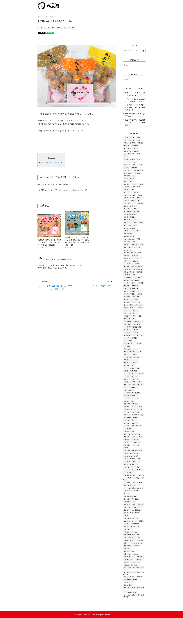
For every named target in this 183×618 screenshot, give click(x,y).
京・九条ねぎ (128, 148)
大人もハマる (128, 269)
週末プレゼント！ (129, 557)
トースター (137, 357)
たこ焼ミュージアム (136, 382)
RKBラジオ (141, 475)
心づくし (140, 485)
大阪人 (126, 143)
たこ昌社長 (127, 482)
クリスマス (127, 203)
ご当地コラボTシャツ (130, 521)
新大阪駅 (134, 167)
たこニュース (127, 170)
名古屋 (141, 373)
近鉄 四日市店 (137, 482)
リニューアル (128, 250)
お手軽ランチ (128, 442)
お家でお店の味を (129, 178)
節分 (131, 305)
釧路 (134, 461)
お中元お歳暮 (134, 151)
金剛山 (126, 459)
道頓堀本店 (127, 176)
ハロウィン (127, 275)
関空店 (137, 280)
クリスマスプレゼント (130, 420)
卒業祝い (134, 244)
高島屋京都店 (128, 357)
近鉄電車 (140, 540)
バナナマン (136, 398)
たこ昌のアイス (136, 187)
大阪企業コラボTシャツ (130, 532)
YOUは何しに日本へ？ (130, 395)
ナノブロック (127, 192)
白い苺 (132, 577)
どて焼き (126, 187)
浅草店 (126, 371)
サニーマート (134, 360)
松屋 (138, 368)
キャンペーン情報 (129, 368)
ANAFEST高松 (128, 456)
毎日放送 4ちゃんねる (130, 565)
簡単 (134, 165)
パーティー (127, 162)
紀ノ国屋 (126, 302)
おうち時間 (135, 145)
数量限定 (140, 203)
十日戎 (126, 448)
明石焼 (59, 27)
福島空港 (126, 510)
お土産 (138, 137)
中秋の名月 (127, 437)
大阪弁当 (139, 294)
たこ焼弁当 (127, 297)
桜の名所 (132, 540)
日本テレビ (127, 354)
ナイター (140, 504)
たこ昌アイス (127, 258)
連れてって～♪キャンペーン (132, 324)
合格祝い (126, 244)
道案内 (140, 195)
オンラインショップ (51, 17)
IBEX (133, 365)
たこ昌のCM (127, 327)
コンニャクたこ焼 (129, 239)
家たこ (136, 148)
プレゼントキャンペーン (131, 220)
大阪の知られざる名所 (130, 496)
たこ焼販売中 (128, 277)
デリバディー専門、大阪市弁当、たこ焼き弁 (133, 573)
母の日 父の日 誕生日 (131, 214)
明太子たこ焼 (135, 200)
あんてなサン (127, 548)
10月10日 (126, 426)
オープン (134, 302)
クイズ (126, 387)
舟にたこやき (138, 409)
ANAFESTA (133, 316)
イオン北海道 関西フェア (131, 211)
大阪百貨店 (127, 346)
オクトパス (135, 439)
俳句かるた (140, 198)
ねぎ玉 (126, 291)
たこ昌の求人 (128, 332)
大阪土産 (131, 140)
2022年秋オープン (129, 343)
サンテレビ (127, 461)
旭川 (139, 537)
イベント (126, 470)
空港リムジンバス (129, 551)
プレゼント (135, 255)
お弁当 (135, 242)
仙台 (139, 461)
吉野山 (126, 540)
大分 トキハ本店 (129, 319)
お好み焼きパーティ (129, 475)
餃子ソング (127, 398)
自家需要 (132, 143)
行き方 (132, 198)
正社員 (136, 332)
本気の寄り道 (128, 546)
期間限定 (126, 280)
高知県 (126, 360)
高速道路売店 (138, 269)
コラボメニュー (128, 335)
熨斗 (125, 247)
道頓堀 (141, 222)
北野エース (127, 507)
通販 (53, 27)
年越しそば (137, 442)
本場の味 (126, 286)
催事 (139, 253)
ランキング (135, 330)
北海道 (126, 316)
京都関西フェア (138, 321)
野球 (134, 504)
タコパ (126, 151)
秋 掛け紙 (136, 412)
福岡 (136, 299)
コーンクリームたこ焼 (130, 209)
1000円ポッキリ (128, 559)
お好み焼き (133, 206)
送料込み (140, 184)
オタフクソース (128, 434)
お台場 (126, 382)
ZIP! (140, 351)
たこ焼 (47, 27)
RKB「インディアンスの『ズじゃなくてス (133, 568)
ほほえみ (126, 493)
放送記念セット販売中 (130, 417)
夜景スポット (134, 464)
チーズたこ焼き (128, 173)
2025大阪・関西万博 (130, 253)
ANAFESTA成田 (128, 340)
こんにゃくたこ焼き (129, 228)
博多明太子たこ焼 (129, 236)
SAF (139, 459)
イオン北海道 (128, 321)
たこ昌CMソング (128, 401)
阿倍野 (137, 513)
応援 (134, 203)
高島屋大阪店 (137, 327)
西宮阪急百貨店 (128, 585)
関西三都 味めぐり (129, 485)
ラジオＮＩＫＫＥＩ (136, 543)
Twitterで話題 (128, 409)
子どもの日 (133, 362)
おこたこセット (128, 428)
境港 (131, 513)
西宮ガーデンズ (128, 582)
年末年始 (126, 255)
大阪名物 (126, 145)
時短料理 (140, 283)
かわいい (132, 308)
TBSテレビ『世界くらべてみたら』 (134, 488)
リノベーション (128, 264)
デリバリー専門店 (129, 294)
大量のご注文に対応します (131, 535)
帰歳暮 (126, 198)
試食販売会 (135, 286)
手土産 (126, 195)
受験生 (137, 264)
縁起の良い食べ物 (137, 266)
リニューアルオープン (130, 373)
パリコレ (137, 434)
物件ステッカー (134, 526)
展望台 (126, 464)
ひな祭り (140, 308)
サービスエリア (128, 393)
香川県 (136, 456)
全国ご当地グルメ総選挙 (131, 491)
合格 (141, 335)
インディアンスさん (137, 470)
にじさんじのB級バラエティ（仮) (133, 415)
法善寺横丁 (140, 557)
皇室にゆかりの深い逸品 (131, 404)
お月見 (135, 437)
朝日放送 (126, 562)
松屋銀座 (141, 521)
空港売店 (135, 261)
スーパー (126, 283)
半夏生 (137, 467)
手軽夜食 (126, 439)
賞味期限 (139, 577)
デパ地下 (126, 524)
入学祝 (141, 244)
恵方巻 (126, 305)
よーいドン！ (139, 559)
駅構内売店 (133, 371)
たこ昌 (40, 27)
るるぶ (126, 526)
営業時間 (139, 272)
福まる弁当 (136, 297)
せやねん (126, 423)
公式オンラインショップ (131, 231)
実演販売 (126, 266)
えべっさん (136, 445)
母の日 (72, 27)
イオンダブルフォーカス (131, 518)
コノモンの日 (128, 472)
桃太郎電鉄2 (135, 524)
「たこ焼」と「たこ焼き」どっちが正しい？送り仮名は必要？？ (135, 107)
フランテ (126, 376)
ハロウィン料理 (128, 390)
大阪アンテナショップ (130, 351)
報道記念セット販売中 (130, 579)
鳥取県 (126, 513)
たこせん (126, 167)
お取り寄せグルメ (129, 431)
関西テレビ (133, 387)
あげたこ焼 (127, 310)
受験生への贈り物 (129, 272)
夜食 (140, 437)
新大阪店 (137, 173)
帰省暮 (126, 206)
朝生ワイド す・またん (131, 554)
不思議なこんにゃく (136, 291)
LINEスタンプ (128, 529)
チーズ (66, 27)
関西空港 (132, 217)
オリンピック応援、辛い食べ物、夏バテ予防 (133, 596)
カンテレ (134, 376)
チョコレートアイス (129, 184)
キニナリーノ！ (136, 562)
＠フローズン (134, 313)
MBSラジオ (135, 379)
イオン (126, 313)
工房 (125, 384)
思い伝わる (127, 242)
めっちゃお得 (134, 288)
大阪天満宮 (127, 412)
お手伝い (135, 310)
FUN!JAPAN (127, 502)
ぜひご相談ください (129, 537)
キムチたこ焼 (128, 181)
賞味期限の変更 (128, 499)
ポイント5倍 (127, 225)
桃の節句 (126, 365)
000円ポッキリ (131, 592)
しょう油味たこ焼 (129, 154)
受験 (136, 335)
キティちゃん (138, 277)
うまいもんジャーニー (130, 349)
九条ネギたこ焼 (138, 170)
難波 (135, 222)
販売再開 (137, 393)
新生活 (126, 217)
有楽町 (139, 343)
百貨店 (126, 288)
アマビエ (132, 195)
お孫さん (126, 467)
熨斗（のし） (128, 222)
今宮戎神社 (127, 445)
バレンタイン (139, 305)
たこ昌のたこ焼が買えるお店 (132, 159)
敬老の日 (126, 330)
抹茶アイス (127, 261)
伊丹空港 (126, 379)
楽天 (134, 502)
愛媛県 (126, 362)
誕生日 (135, 354)
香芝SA (126, 543)
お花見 (126, 453)
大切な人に (127, 165)
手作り (126, 189)
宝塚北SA (136, 546)
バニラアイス (137, 258)
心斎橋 (126, 515)
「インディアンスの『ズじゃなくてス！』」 (133, 479)
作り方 (126, 308)
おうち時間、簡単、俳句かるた (133, 450)
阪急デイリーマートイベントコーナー (133, 588)
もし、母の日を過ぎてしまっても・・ (51, 162)
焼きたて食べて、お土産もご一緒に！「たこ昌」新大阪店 (135, 122)
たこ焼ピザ (135, 423)
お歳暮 (132, 189)
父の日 (140, 165)
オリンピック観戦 (137, 406)
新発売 (138, 154)
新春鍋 (138, 239)
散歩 (134, 176)
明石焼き (140, 143)
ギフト (135, 162)
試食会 (126, 577)
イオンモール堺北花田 (130, 338)
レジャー (126, 200)
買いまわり (127, 504)
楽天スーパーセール (134, 247)
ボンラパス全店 (128, 299)
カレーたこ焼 (128, 233)
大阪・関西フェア (137, 510)
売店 (140, 316)
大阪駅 (136, 192)
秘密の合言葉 (134, 453)
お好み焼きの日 (136, 426)
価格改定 (132, 459)
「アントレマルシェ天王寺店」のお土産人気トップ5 (135, 100)
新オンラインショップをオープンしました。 (135, 93)
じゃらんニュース (138, 507)
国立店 (137, 499)
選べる (135, 275)
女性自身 (126, 406)
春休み (133, 283)
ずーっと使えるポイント (136, 384)
